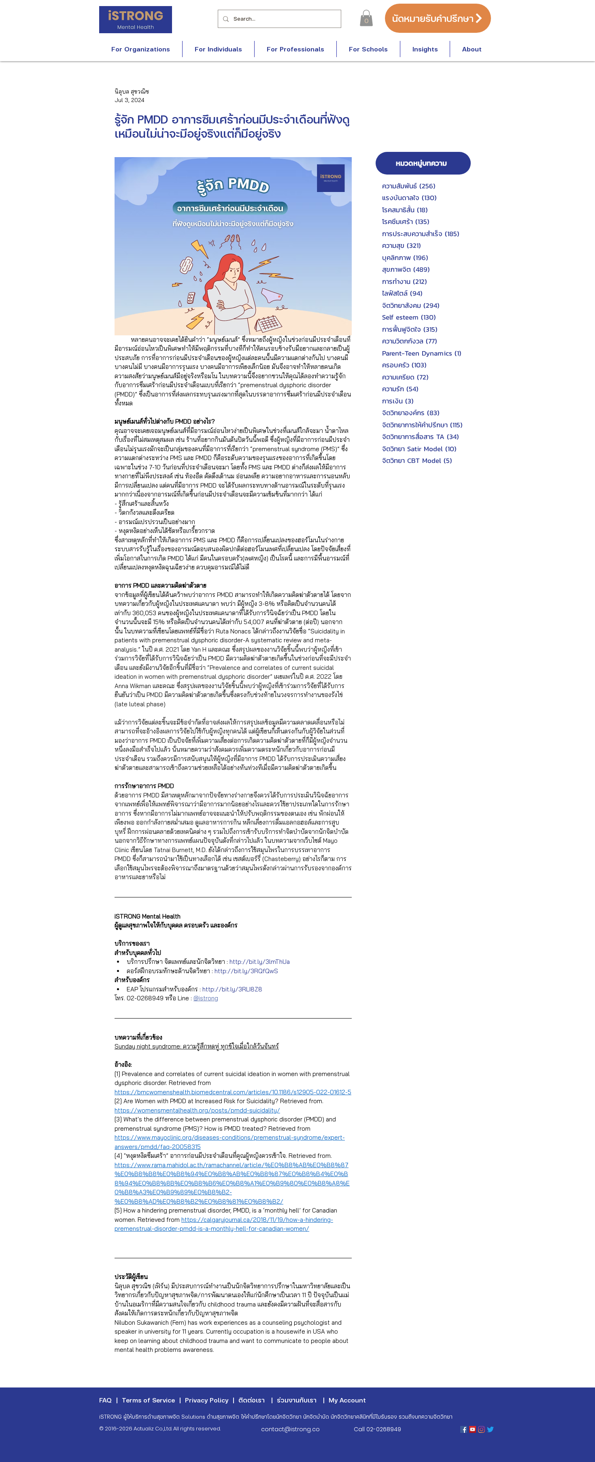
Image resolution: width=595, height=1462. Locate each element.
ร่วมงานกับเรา (297, 1399)
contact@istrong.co (290, 1429)
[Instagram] (481, 1429)
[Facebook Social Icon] (463, 1429)
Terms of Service (148, 1399)
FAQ (105, 1399)
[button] (366, 18)
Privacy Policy (206, 1399)
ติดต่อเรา (251, 1399)
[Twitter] (490, 1429)
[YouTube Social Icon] (472, 1429)
